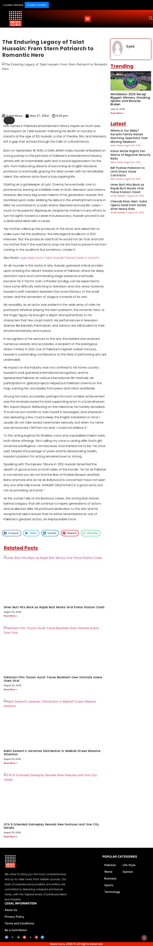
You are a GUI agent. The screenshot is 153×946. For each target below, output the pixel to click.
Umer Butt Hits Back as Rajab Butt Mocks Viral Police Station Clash (54, 607)
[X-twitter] (12, 937)
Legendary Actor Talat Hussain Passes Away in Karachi (59, 258)
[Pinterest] (36, 937)
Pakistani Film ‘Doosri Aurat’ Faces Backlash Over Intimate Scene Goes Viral (53, 679)
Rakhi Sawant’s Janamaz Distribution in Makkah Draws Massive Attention (52, 752)
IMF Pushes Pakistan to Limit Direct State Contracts (127, 171)
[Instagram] (18, 937)
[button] (88, 19)
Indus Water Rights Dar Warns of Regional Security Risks (130, 154)
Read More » (11, 615)
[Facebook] (6, 937)
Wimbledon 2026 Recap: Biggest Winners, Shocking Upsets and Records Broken (130, 99)
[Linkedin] (42, 937)
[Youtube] (24, 937)
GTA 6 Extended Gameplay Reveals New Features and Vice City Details (51, 826)
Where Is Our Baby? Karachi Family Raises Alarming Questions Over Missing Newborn (129, 136)
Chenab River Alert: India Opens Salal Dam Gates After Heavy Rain (128, 205)
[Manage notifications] (144, 938)
